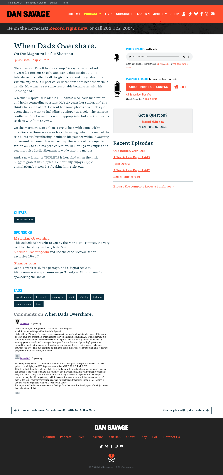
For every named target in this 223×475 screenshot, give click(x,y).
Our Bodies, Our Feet (129, 151)
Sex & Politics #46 (126, 177)
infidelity (83, 297)
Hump (65, 2)
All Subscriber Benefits (138, 94)
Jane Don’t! (121, 164)
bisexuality (42, 297)
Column (74, 14)
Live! (108, 14)
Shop (175, 14)
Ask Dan (143, 14)
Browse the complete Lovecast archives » (143, 186)
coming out (58, 297)
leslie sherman (23, 304)
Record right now (68, 28)
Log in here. (151, 99)
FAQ (155, 437)
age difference (24, 297)
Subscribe (124, 14)
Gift (182, 87)
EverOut (54, 2)
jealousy (97, 297)
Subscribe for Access (148, 87)
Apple (166, 64)
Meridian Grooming (32, 238)
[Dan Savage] (28, 14)
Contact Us (171, 437)
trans (39, 304)
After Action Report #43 (131, 157)
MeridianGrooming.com (31, 252)
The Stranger (15, 2)
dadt (71, 297)
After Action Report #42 (131, 170)
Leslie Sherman (24, 219)
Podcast (91, 14)
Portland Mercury (36, 2)
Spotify (160, 64)
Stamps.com (25, 263)
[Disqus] (62, 356)
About (158, 14)
